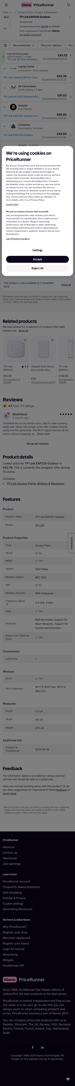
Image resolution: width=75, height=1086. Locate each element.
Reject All (37, 268)
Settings (37, 250)
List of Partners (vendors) (18, 238)
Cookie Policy (12, 204)
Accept (37, 259)
